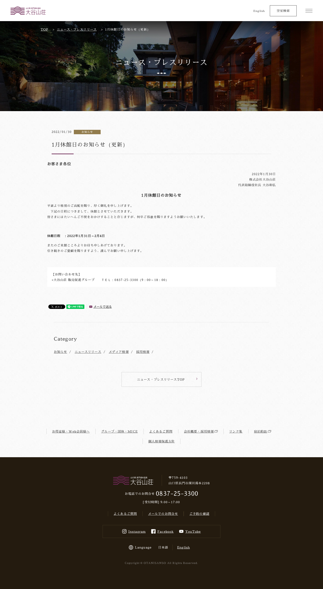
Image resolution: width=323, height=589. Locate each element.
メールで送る (102, 307)
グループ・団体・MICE (119, 431)
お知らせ (60, 352)
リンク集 (235, 431)
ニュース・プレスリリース (77, 29)
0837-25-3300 (177, 493)
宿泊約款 (260, 431)
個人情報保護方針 (161, 441)
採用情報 (142, 352)
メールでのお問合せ (163, 514)
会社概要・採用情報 (199, 431)
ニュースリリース (88, 352)
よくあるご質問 (160, 431)
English (259, 11)
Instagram (137, 531)
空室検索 (283, 11)
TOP (44, 29)
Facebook (165, 531)
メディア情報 (119, 352)
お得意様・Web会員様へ (71, 431)
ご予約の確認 (199, 514)
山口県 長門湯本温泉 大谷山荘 (28, 11)
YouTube (193, 531)
